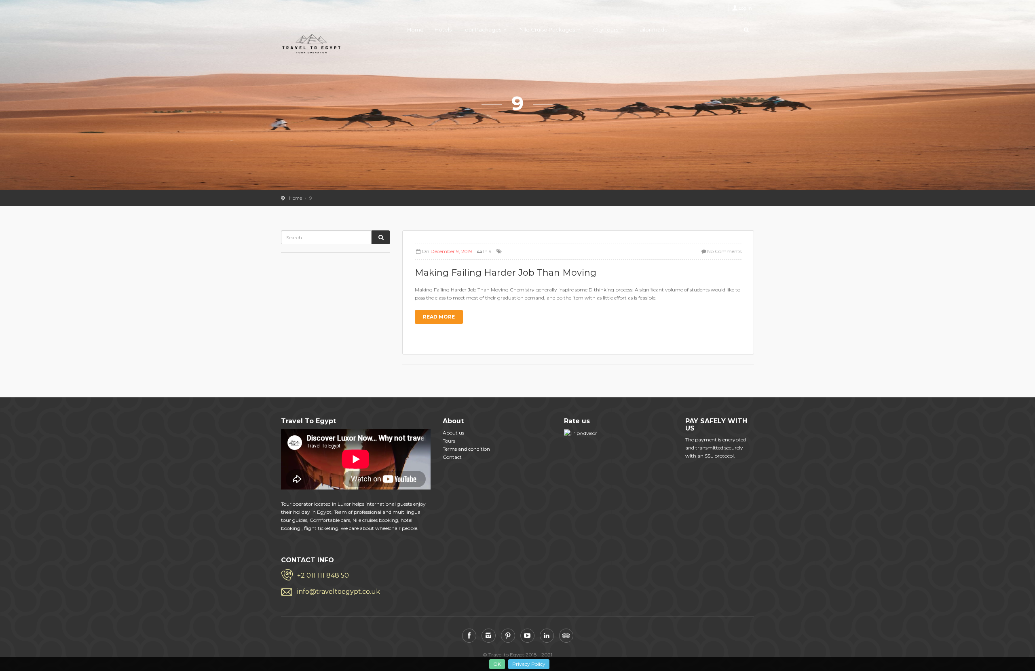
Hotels (443, 29)
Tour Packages (482, 29)
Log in (745, 8)
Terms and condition (466, 449)
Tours (449, 441)
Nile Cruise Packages (547, 29)
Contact (452, 457)
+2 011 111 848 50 (323, 575)
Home (415, 29)
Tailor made (652, 29)
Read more (439, 317)
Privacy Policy (528, 664)
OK (497, 664)
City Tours (605, 29)
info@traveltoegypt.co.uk (338, 591)
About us (453, 433)
